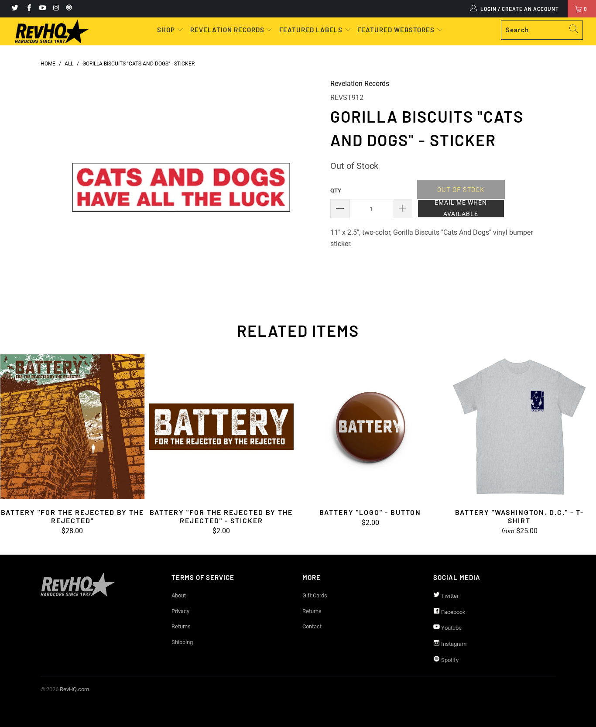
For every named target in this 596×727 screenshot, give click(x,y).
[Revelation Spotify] (67, 9)
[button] (461, 208)
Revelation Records (359, 83)
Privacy (180, 611)
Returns (181, 626)
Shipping (182, 642)
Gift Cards (314, 595)
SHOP (167, 30)
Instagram (453, 644)
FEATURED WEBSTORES (396, 30)
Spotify (449, 660)
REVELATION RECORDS (227, 30)
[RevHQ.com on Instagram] (55, 9)
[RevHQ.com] (52, 31)
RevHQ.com (74, 689)
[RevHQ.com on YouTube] (42, 9)
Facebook (453, 612)
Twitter (449, 596)
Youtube (451, 627)
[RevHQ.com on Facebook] (28, 9)
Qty (335, 190)
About (178, 595)
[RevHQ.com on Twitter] (14, 9)
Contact (312, 626)
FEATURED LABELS (311, 30)
